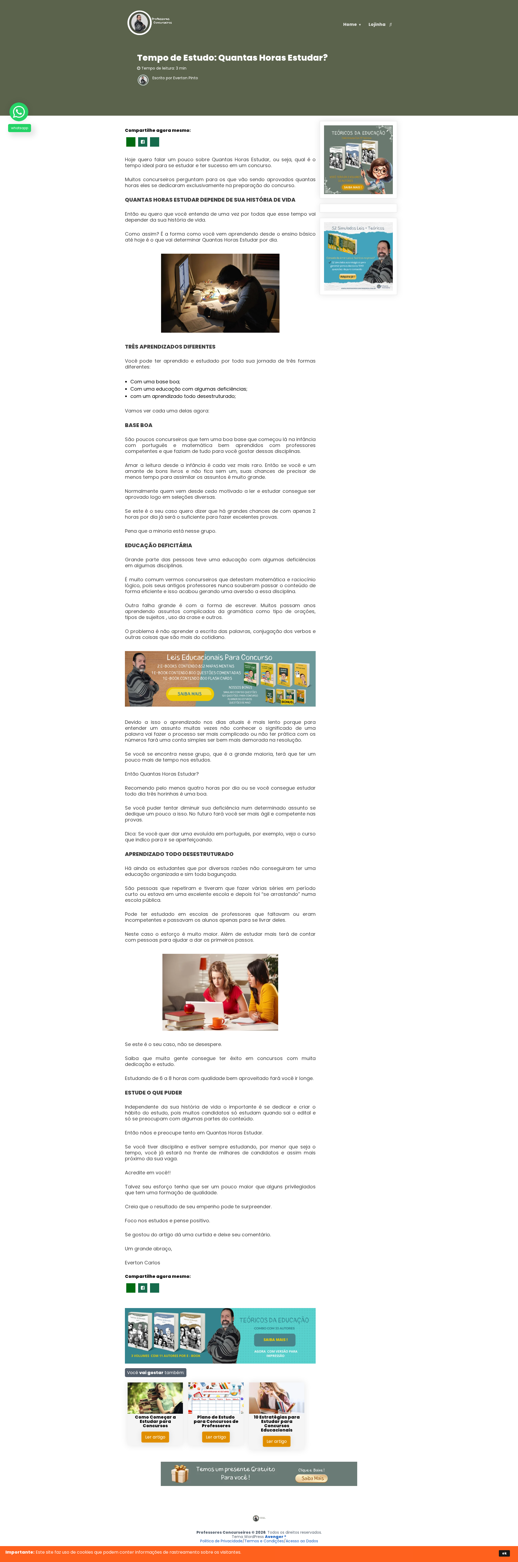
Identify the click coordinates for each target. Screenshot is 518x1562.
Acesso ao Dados (302, 1541)
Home (350, 24)
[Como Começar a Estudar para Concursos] (155, 1412)
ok (504, 1553)
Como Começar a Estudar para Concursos (155, 1421)
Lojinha (377, 24)
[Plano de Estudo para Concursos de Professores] (216, 1412)
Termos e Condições (264, 1541)
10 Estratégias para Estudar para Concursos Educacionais (277, 1423)
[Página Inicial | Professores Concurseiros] (150, 35)
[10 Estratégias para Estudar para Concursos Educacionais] (276, 1412)
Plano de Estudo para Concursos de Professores (216, 1421)
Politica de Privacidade (221, 1541)
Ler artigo (155, 1437)
